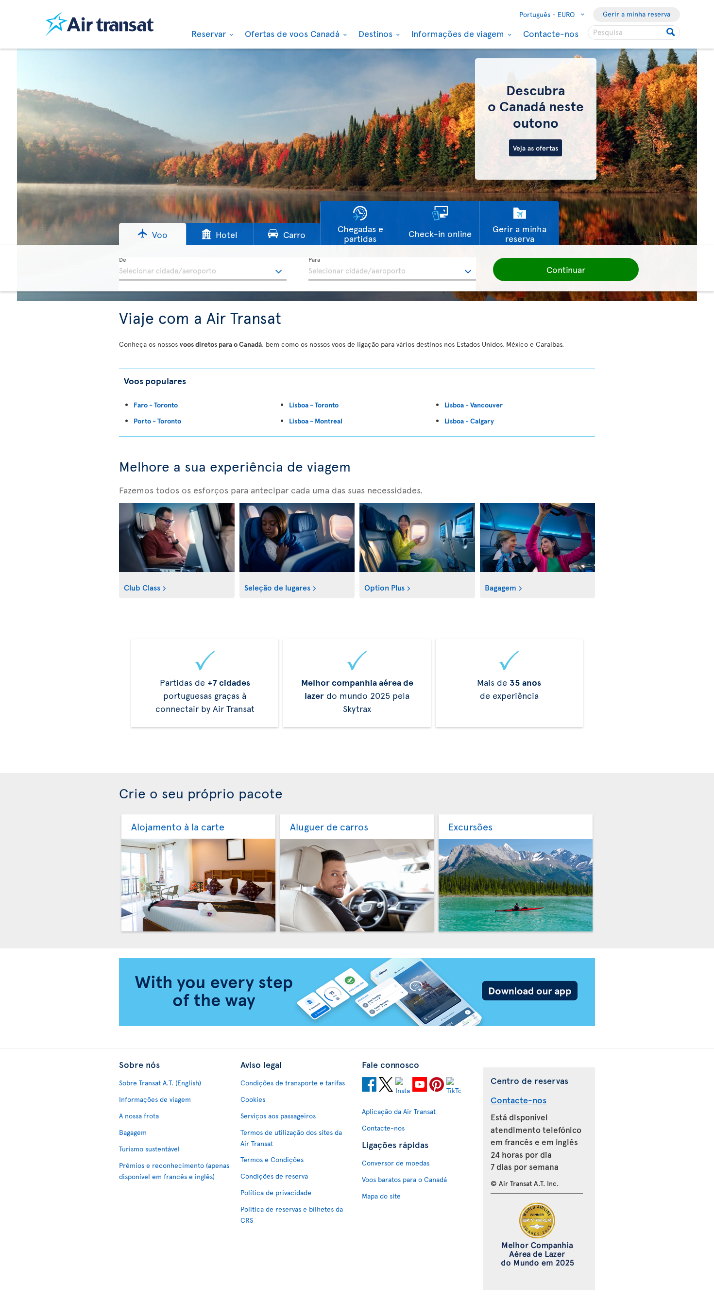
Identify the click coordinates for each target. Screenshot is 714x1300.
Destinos (374, 33)
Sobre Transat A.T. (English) (160, 1082)
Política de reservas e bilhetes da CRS (291, 1214)
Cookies (252, 1099)
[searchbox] (634, 32)
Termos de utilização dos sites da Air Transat (291, 1138)
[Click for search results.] (671, 32)
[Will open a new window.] (369, 1086)
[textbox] (203, 269)
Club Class (142, 587)
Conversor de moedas (395, 1162)
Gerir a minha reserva (636, 13)
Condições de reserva (274, 1176)
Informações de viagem (457, 33)
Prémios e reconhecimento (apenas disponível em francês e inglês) (174, 1171)
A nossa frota (139, 1115)
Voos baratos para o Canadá (404, 1179)
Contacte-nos (550, 33)
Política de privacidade (275, 1192)
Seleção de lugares (277, 587)
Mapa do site (381, 1195)
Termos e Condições (272, 1159)
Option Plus (384, 587)
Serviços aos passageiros (278, 1115)
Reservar (207, 33)
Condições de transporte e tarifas (292, 1082)
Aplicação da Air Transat (399, 1111)
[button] (152, 234)
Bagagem (500, 587)
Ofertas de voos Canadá (291, 33)
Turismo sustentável (149, 1148)
